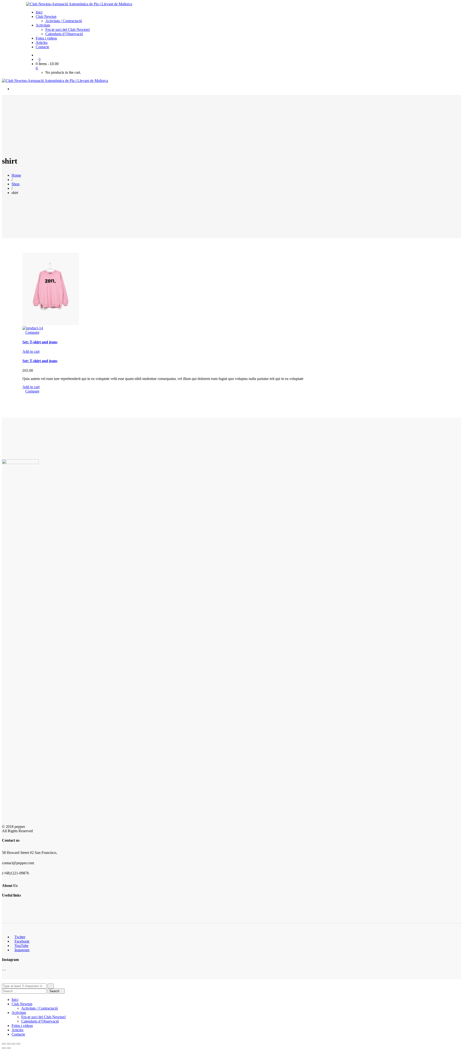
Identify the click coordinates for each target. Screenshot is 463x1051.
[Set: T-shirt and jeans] (50, 324)
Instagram (21, 950)
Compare (32, 332)
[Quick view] (23, 332)
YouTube (21, 946)
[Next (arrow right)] (9, 1048)
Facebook (21, 941)
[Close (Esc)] (4, 1043)
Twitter (19, 937)
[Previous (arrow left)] (4, 1048)
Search (54, 991)
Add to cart (31, 351)
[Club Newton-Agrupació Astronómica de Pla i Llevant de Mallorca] (79, 4)
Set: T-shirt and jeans (39, 342)
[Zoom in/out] (18, 1043)
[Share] (9, 1043)
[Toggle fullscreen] (13, 1043)
